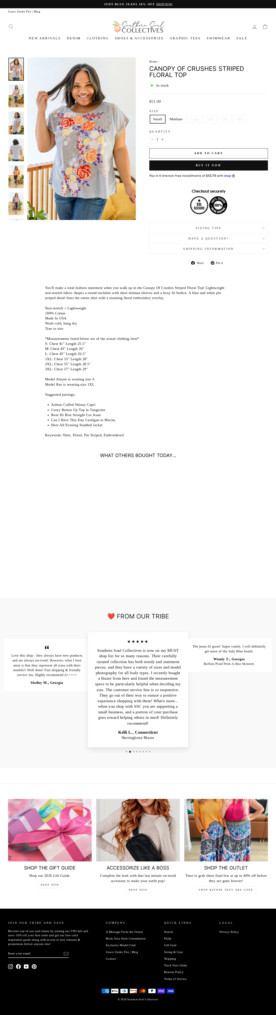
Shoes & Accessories (139, 38)
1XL (210, 119)
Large (194, 119)
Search (168, 931)
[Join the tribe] (66, 953)
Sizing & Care (173, 952)
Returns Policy (174, 972)
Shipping (170, 958)
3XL (239, 119)
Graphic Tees (185, 38)
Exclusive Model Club (121, 945)
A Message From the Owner (124, 931)
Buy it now (208, 165)
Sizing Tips (209, 228)
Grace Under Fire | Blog (24, 11)
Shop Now (50, 884)
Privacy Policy (229, 931)
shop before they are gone (226, 889)
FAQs (168, 938)
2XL (225, 119)
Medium (176, 119)
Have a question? (209, 238)
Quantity (160, 131)
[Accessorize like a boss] (138, 830)
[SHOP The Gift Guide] (50, 830)
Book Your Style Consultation (126, 938)
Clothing (98, 38)
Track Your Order (175, 965)
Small (157, 119)
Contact (111, 958)
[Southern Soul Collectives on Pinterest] (34, 966)
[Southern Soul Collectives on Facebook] (18, 966)
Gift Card (170, 945)
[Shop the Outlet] (226, 830)
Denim (74, 38)
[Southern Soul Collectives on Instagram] (10, 966)
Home (153, 61)
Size (154, 111)
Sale (241, 38)
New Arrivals (45, 38)
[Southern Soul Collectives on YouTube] (26, 966)
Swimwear (218, 38)
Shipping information (208, 248)
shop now (138, 889)
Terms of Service (175, 978)
